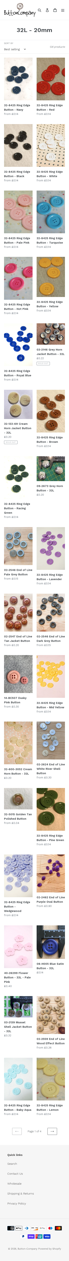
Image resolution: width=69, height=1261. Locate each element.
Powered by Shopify (49, 1248)
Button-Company (27, 1248)
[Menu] (63, 10)
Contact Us (15, 1173)
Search (12, 1163)
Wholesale (14, 1183)
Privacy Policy (16, 1203)
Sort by (8, 43)
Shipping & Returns (20, 1193)
